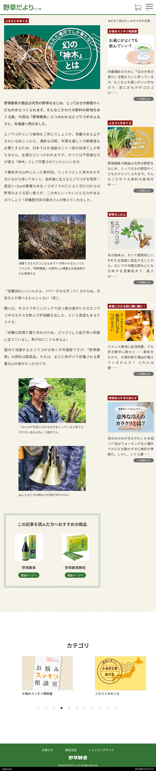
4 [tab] (62, 708)
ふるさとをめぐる (16, 21)
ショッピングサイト (101, 750)
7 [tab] (85, 708)
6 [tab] (77, 708)
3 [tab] (54, 708)
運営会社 (71, 750)
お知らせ (47, 750)
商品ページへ (29, 575)
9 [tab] (100, 708)
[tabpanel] (56, 677)
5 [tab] (69, 708)
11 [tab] (116, 708)
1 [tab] (38, 708)
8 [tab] (92, 708)
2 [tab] (46, 708)
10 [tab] (108, 708)
